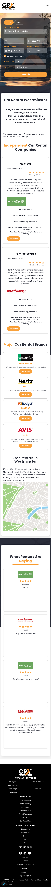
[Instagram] (29, 853)
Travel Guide (25, 817)
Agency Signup (25, 876)
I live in (7, 67)
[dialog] (3, 883)
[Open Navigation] (47, 6)
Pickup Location (11, 27)
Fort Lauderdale (38, 782)
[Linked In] (25, 853)
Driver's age (9, 61)
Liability (45, 880)
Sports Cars (25, 832)
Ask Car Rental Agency (25, 864)
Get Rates (14, 239)
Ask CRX (25, 861)
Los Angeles (13, 782)
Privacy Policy (24, 880)
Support (25, 857)
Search (25, 74)
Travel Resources (25, 814)
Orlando (38, 785)
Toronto (38, 789)
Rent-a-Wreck (25, 254)
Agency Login (25, 872)
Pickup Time (32, 37)
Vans (19, 22)
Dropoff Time (33, 47)
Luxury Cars (25, 829)
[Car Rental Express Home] (8, 6)
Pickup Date (9, 37)
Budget (25, 408)
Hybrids (25, 836)
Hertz (26, 386)
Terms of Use (36, 880)
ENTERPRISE (25, 363)
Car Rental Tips (25, 821)
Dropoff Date (10, 47)
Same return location (16, 56)
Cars (9, 22)
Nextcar (25, 164)
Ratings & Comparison (25, 800)
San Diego (13, 789)
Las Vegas (13, 792)
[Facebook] (20, 853)
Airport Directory (25, 807)
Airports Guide (25, 811)
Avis (25, 435)
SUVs (25, 839)
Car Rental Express (9, 883)
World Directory (25, 804)
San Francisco (13, 785)
